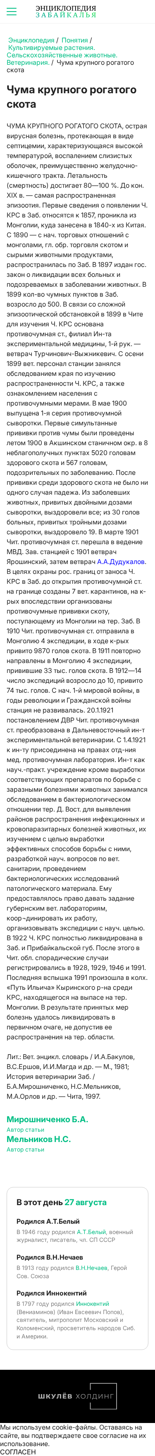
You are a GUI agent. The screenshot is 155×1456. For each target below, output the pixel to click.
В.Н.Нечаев (91, 1267)
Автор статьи (25, 1129)
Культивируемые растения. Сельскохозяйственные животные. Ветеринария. (62, 54)
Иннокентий (92, 1303)
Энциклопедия (31, 40)
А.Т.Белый (91, 1231)
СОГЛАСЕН (18, 1452)
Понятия (75, 40)
